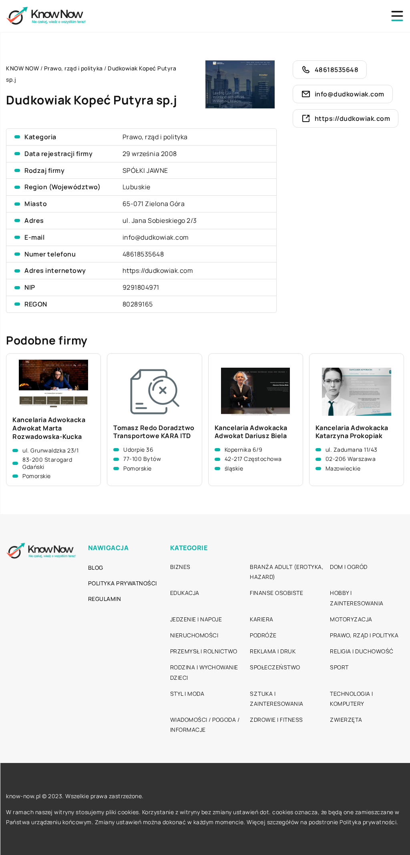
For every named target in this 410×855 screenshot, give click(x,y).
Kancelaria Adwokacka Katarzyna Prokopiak (352, 432)
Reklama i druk (272, 651)
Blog (95, 567)
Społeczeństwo (275, 667)
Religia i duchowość (362, 651)
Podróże (263, 635)
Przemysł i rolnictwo (203, 651)
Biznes (180, 567)
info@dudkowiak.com (156, 237)
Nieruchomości (194, 635)
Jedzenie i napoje (196, 619)
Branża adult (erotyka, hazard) (287, 572)
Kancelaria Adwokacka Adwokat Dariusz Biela (251, 432)
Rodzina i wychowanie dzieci (204, 672)
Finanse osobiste (276, 593)
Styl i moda (187, 693)
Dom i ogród (349, 567)
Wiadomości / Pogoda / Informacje (205, 724)
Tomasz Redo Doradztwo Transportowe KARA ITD (154, 432)
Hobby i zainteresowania (357, 598)
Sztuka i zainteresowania (276, 698)
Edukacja (184, 593)
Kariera (261, 619)
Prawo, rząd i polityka (155, 136)
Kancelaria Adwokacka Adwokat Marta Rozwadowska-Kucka (48, 428)
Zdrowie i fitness (276, 719)
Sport (339, 667)
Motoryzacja (351, 619)
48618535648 (143, 254)
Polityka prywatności (122, 583)
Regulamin (104, 599)
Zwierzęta (346, 719)
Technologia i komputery (351, 698)
